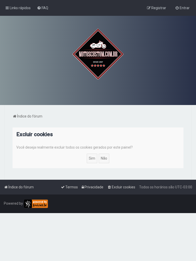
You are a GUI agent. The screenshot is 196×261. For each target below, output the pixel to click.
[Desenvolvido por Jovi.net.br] (36, 203)
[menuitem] (43, 8)
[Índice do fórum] (98, 54)
